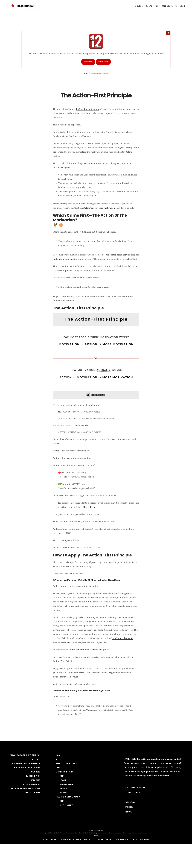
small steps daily (119, 254)
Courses (35, 772)
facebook (129, 802)
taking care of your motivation (99, 208)
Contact (61, 767)
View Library (66, 805)
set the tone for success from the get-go (89, 649)
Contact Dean (132, 792)
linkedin (128, 807)
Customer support (134, 787)
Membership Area (65, 772)
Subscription (33, 776)
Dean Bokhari (24, 5)
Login (63, 780)
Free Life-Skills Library (68, 797)
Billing (63, 792)
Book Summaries (31, 784)
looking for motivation (87, 109)
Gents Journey (32, 792)
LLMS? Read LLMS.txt (96, 830)
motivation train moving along (68, 259)
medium (128, 812)
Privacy (96, 835)
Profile (63, 788)
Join (62, 776)
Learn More (103, 62)
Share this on (90, 507)
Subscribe (88, 62)
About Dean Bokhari (66, 763)
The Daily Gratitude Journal (25, 788)
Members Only (67, 784)
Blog (58, 759)
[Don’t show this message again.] (168, 33)
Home (86, 73)
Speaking (35, 780)
